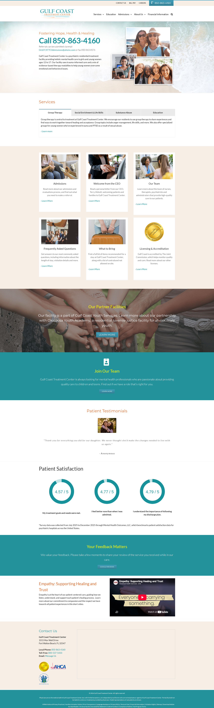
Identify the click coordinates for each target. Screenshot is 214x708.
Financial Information (137, 704)
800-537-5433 (55, 653)
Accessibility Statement (98, 707)
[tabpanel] (107, 126)
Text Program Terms (139, 707)
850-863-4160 (58, 649)
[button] (172, 14)
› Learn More (47, 201)
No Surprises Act (85, 707)
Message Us (50, 656)
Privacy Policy (115, 704)
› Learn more (46, 131)
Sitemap (159, 704)
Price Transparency (89, 704)
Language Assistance (103, 704)
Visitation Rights (150, 704)
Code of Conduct (112, 707)
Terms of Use (125, 704)
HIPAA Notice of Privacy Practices (53, 704)
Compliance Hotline (125, 707)
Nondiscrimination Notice (73, 704)
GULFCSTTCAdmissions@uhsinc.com (57, 50)
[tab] (55, 112)
